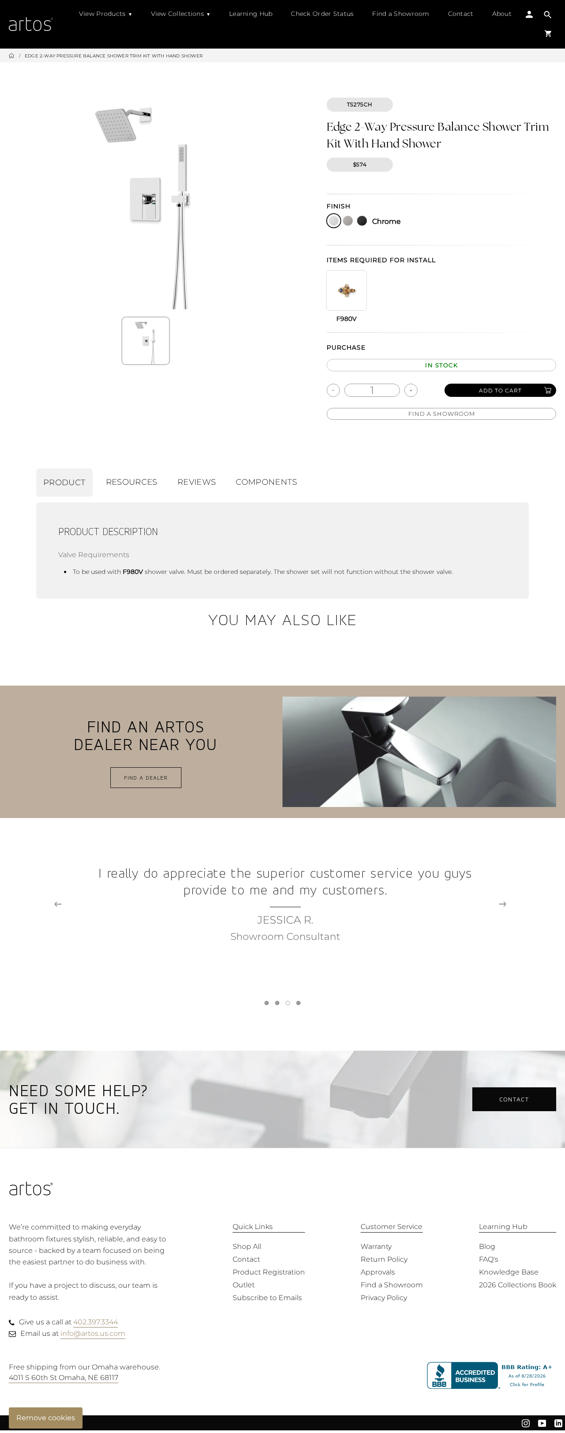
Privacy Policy (384, 1297)
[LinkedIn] (558, 1423)
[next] (502, 904)
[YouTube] (542, 1423)
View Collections (177, 14)
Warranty (376, 1246)
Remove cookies (45, 1418)
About (502, 14)
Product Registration (269, 1272)
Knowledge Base (509, 1272)
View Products (102, 14)
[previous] (58, 904)
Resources (132, 482)
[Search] (548, 15)
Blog (487, 1246)
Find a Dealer (146, 777)
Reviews (196, 482)
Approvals (378, 1272)
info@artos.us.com (92, 1333)
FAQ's (488, 1259)
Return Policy (384, 1259)
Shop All (247, 1246)
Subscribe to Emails (267, 1297)
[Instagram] (526, 1423)
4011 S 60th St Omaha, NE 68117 (63, 1377)
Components (266, 482)
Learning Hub (250, 14)
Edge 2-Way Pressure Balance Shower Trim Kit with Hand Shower (114, 56)
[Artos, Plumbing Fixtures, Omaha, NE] (491, 1376)
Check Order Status (322, 14)
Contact (461, 14)
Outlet (244, 1285)
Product (64, 482)
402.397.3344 (95, 1322)
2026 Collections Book (517, 1285)
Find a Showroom (400, 14)
